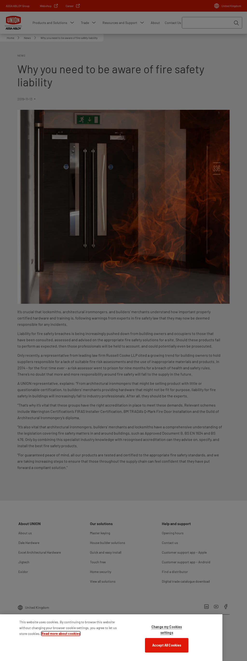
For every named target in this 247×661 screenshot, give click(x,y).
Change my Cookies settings (166, 630)
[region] (111, 637)
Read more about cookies (60, 633)
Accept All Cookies (166, 645)
